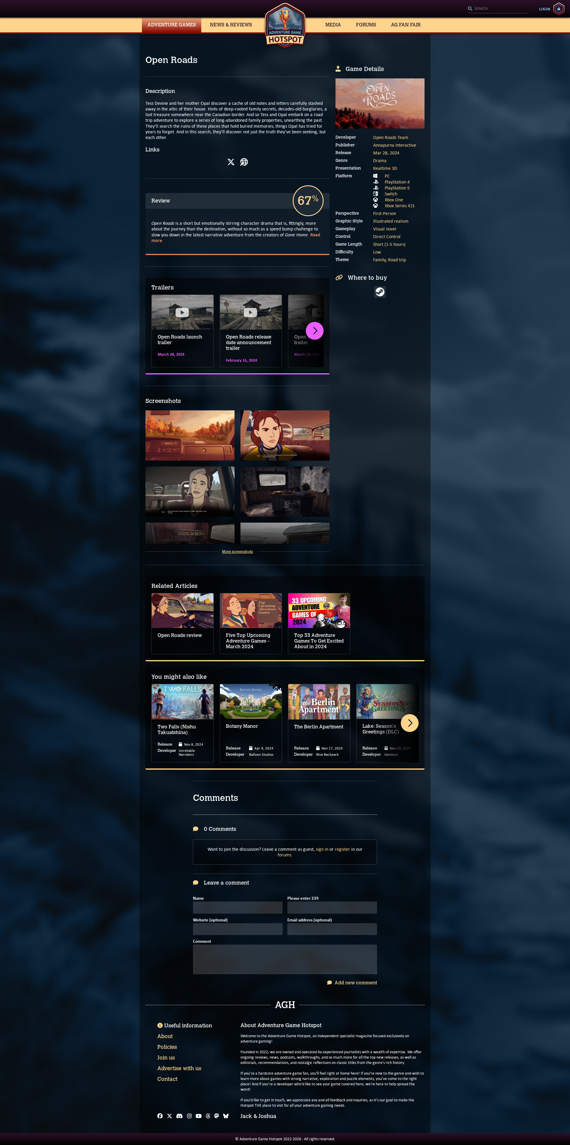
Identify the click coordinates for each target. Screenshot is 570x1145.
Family (379, 259)
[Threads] (208, 1116)
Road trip (397, 259)
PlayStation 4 (397, 182)
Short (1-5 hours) (389, 244)
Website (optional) (210, 920)
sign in (322, 849)
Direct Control (386, 236)
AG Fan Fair (406, 25)
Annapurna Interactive (394, 145)
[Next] (315, 331)
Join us (166, 1057)
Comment (202, 941)
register (342, 849)
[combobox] (497, 8)
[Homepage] (244, 162)
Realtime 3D (385, 168)
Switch (391, 194)
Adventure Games (172, 25)
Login (544, 9)
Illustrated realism (390, 221)
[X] (231, 162)
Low (377, 252)
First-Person (384, 213)
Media (333, 25)
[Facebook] (160, 1116)
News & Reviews (231, 25)
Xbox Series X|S (399, 205)
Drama (380, 160)
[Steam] (380, 292)
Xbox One (394, 200)
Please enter (303, 898)
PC (387, 176)
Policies (167, 1047)
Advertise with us (179, 1068)
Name (198, 898)
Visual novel (384, 229)
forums (284, 855)
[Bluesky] (226, 1116)
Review (160, 200)
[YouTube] (199, 1116)
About (165, 1036)
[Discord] (179, 1116)
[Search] (497, 8)
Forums (366, 25)
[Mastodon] (216, 1116)
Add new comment (355, 982)
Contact (167, 1079)
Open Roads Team (390, 137)
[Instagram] (189, 1116)
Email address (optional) (309, 920)
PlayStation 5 (397, 188)
